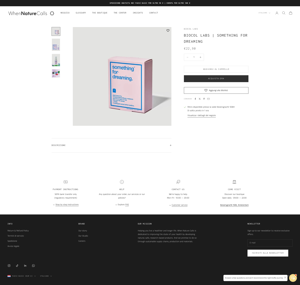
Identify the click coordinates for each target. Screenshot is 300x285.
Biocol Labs (191, 29)
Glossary (81, 13)
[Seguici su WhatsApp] (33, 265)
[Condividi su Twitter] (199, 99)
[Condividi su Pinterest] (204, 99)
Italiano (263, 13)
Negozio (65, 13)
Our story (82, 230)
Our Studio (83, 235)
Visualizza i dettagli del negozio (202, 115)
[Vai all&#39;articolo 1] (56, 31)
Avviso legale (13, 246)
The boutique (100, 13)
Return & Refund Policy (18, 230)
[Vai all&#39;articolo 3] (56, 60)
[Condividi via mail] (208, 99)
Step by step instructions (67, 204)
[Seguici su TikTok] (17, 265)
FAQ (127, 204)
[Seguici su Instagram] (9, 265)
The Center (120, 13)
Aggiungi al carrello (216, 69)
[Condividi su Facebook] (195, 99)
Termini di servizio (16, 235)
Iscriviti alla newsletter (268, 253)
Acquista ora (216, 78)
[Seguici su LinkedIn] (25, 265)
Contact (153, 13)
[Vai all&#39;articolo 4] (56, 73)
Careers (81, 241)
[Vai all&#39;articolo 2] (56, 44)
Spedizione (12, 241)
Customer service (180, 205)
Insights (138, 13)
